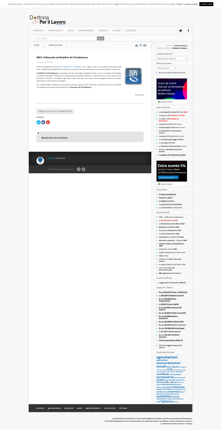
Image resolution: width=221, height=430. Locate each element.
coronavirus (165, 377)
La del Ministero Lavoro (170, 124)
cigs (157, 372)
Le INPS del (173, 112)
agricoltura (162, 360)
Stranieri (175, 396)
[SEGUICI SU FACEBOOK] (188, 31)
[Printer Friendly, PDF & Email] (140, 45)
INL (167, 382)
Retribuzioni (170, 230)
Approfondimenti (93, 408)
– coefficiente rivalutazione (171, 217)
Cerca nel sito (110, 408)
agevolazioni (55, 45)
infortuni (161, 382)
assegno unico (161, 370)
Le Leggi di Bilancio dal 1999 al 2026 (172, 264)
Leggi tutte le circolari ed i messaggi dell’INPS (55, 111)
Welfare (175, 402)
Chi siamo (116, 30)
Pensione (179, 387)
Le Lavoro (172, 146)
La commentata (170, 207)
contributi (162, 374)
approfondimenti (86, 30)
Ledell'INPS (171, 139)
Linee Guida (167, 269)
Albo (170, 273)
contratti (103, 30)
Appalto (176, 366)
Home (36, 45)
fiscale (172, 380)
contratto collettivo (175, 372)
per (171, 237)
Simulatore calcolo (168, 249)
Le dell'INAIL (167, 143)
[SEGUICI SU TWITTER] (180, 31)
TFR (158, 401)
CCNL (170, 369)
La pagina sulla (172, 115)
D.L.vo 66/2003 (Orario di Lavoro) (172, 325)
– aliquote (173, 240)
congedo (163, 372)
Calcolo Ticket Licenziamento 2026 (171, 245)
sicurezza (174, 391)
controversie (175, 374)
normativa (38, 30)
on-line (163, 256)
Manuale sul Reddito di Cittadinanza (68, 67)
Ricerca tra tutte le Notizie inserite (172, 72)
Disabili (160, 379)
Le (172, 224)
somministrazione (171, 394)
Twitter (83, 169)
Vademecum (170, 260)
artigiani (183, 367)
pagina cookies (191, 4)
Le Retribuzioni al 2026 (168, 220)
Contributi (169, 234)
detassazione (179, 377)
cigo (184, 370)
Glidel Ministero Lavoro (172, 127)
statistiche (163, 396)
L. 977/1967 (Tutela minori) (170, 331)
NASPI (167, 387)
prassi (71, 30)
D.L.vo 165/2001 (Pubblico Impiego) (169, 336)
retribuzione (162, 392)
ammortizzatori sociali (168, 364)
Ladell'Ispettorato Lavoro (171, 136)
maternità (160, 387)
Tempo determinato (175, 399)
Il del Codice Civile (172, 252)
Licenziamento (167, 384)
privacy (159, 389)
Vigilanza (166, 401)
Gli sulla (170, 132)
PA (171, 387)
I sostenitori (130, 30)
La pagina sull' (169, 120)
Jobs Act (174, 382)
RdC (164, 389)
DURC (166, 380)
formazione (180, 380)
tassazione (161, 398)
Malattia (178, 384)
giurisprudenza (56, 30)
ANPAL (168, 367)
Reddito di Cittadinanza (176, 389)
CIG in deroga (177, 370)
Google (79, 169)
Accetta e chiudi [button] (206, 4)
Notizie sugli (170, 150)
